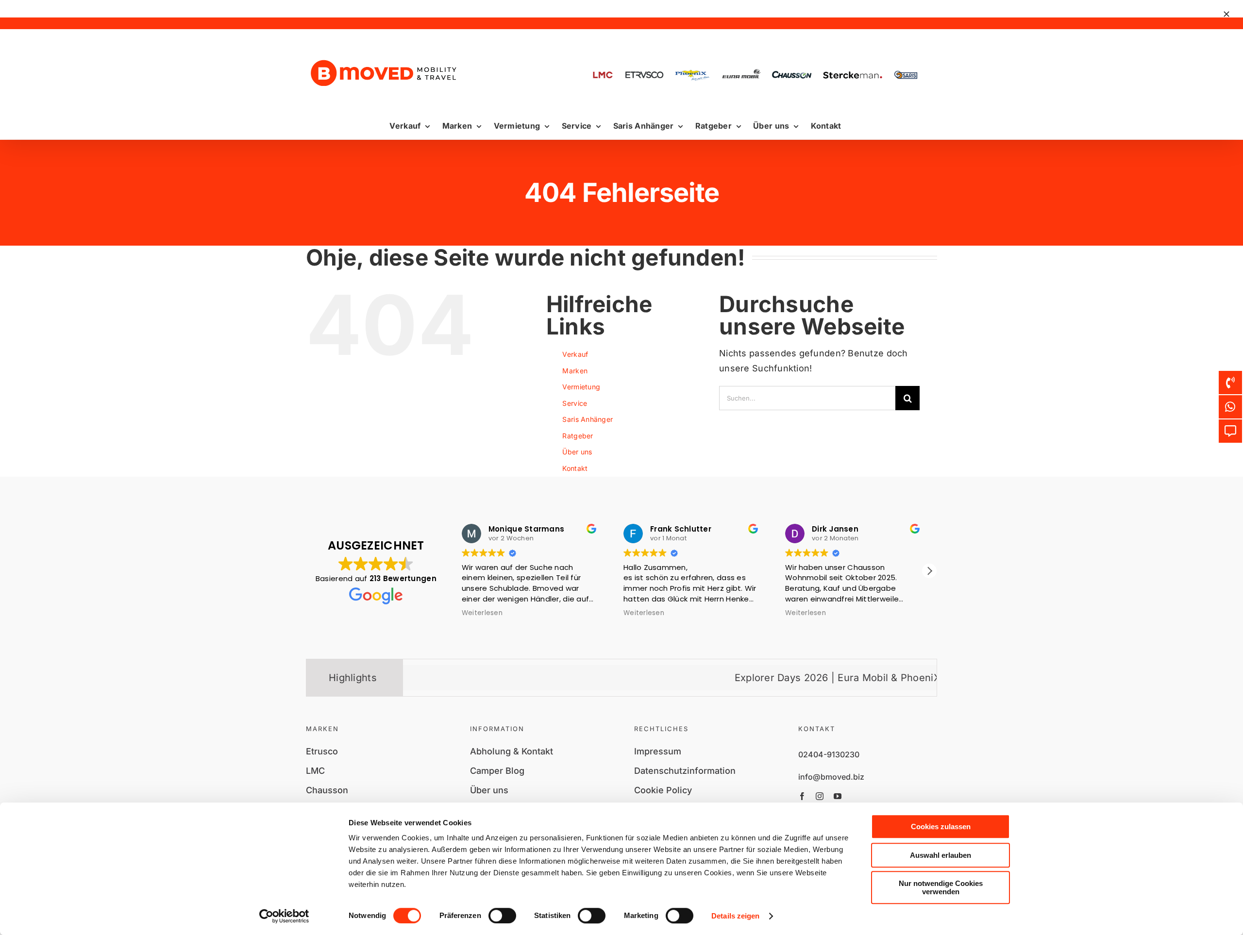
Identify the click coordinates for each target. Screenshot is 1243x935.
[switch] (502, 915)
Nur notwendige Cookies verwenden (941, 887)
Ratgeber (577, 436)
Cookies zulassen (941, 826)
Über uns (577, 452)
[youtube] (837, 796)
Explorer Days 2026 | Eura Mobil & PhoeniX (785, 678)
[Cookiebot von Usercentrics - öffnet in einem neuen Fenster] (284, 916)
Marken (575, 371)
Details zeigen (735, 916)
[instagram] (819, 796)
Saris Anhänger (587, 419)
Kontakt (575, 468)
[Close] (1226, 14)
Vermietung (581, 387)
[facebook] (802, 796)
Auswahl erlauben (940, 855)
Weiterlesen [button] (486, 613)
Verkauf (575, 354)
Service (574, 403)
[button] (929, 571)
